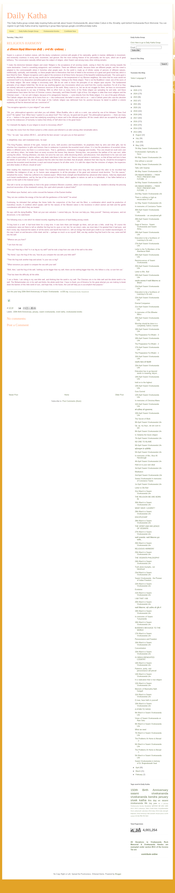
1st (159, 803)
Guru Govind (140, 391)
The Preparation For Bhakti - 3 (147, 335)
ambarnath (138, 811)
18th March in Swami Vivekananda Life (143, 623)
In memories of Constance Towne (148, 206)
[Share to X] (29, 308)
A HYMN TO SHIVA (143, 709)
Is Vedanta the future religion (146, 435)
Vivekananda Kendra (51, 31)
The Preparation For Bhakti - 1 (147, 353)
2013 (135, 132)
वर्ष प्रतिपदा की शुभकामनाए (143, 410)
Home (11, 31)
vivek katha (60, 312)
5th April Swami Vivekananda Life (148, 452)
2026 (135, 90)
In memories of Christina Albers (147, 401)
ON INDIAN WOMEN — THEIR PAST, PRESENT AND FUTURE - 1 (147, 188)
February (139, 775)
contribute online (149, 854)
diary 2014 (155, 811)
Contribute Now (70, 31)
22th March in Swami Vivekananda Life (143, 585)
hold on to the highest (143, 382)
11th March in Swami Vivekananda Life (143, 696)
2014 (135, 128)
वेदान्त (146, 816)
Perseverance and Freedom (146, 639)
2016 (135, 121)
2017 (135, 118)
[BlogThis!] (27, 308)
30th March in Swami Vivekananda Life (143, 503)
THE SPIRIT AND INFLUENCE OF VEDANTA (147, 527)
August (139, 135)
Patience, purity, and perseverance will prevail (145, 670)
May (138, 145)
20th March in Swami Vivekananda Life (143, 603)
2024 (135, 94)
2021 (135, 104)
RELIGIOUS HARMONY (144, 549)
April (138, 768)
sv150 (166, 813)
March (138, 771)
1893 (162, 806)
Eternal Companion (142, 303)
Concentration (140, 648)
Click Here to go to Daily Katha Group (145, 43)
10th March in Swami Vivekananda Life (143, 705)
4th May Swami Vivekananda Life (148, 171)
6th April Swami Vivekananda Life (148, 445)
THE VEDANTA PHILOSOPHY (147, 558)
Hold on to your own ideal (145, 465)
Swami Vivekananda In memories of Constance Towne (148, 480)
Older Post (119, 395)
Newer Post (13, 395)
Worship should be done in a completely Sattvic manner (146, 325)
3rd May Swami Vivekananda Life (148, 183)
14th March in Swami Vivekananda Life (143, 664)
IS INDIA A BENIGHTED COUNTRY (144, 658)
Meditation (139, 472)
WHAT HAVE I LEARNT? (145, 508)
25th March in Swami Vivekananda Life (143, 553)
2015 (135, 125)
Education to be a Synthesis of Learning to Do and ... (147, 239)
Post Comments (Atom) (71, 401)
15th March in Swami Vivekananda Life (143, 653)
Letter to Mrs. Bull (142, 272)
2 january (164, 803)
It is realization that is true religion (148, 680)
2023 (135, 97)
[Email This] (24, 308)
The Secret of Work (142, 419)
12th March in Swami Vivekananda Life (143, 684)
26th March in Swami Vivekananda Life (143, 544)
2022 (135, 101)
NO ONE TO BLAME (143, 442)
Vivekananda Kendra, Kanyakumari (79, 291)
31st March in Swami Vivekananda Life (143, 492)
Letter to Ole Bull (141, 488)
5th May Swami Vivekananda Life (148, 164)
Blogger (118, 874)
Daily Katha (27, 15)
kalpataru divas (135, 813)
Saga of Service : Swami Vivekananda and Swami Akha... (146, 226)
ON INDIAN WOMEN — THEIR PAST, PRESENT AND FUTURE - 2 (147, 177)
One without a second (143, 161)
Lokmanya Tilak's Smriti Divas (148, 808)
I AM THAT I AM (141, 598)
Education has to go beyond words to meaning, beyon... (146, 372)
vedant (133, 816)
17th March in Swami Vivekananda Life (143, 634)
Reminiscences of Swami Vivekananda (145, 261)
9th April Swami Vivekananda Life (148, 422)
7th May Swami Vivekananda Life (148, 148)
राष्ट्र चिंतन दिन (141, 816)
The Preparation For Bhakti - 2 (147, 344)
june (155, 803)
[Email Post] (19, 308)
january (35, 312)
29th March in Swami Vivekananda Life (143, 513)
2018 (135, 114)
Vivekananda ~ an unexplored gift (148, 215)
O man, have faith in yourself (146, 700)
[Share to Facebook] (32, 308)
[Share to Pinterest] (34, 308)
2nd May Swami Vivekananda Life (148, 194)
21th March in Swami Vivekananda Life (143, 594)
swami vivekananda (47, 312)
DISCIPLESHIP (141, 517)
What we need (140, 730)
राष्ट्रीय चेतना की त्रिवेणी (143, 362)
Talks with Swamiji (142, 168)
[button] (66, 300)
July (137, 138)
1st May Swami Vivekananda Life (148, 203)
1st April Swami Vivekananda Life (148, 484)
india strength (163, 811)
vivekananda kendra (74, 312)
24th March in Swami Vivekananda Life (143, 562)
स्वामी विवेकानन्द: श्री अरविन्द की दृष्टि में (148, 608)
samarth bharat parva (157, 813)
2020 (135, 107)
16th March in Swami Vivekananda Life (143, 644)
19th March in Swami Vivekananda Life (143, 612)
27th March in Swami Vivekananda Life (143, 533)
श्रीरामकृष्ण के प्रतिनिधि (143, 449)
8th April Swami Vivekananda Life (148, 431)
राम (136, 816)
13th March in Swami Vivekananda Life (143, 675)
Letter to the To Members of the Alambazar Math (147, 250)
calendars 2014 (147, 811)
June (138, 142)
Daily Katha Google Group (28, 31)
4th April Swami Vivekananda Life (148, 461)
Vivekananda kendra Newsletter (141, 806)
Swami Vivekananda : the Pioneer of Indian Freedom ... (148, 579)
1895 (166, 806)
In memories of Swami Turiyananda (144, 618)
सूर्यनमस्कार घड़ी (156, 806)
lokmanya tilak (145, 813)
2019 (135, 111)
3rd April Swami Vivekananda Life (148, 468)
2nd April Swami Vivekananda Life (148, 475)
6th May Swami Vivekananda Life (148, 157)
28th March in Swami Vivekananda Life (143, 522)
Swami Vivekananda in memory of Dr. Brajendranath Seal (147, 762)
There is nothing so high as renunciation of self (145, 198)
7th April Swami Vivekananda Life (148, 438)
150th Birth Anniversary (22, 312)
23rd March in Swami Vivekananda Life (143, 574)
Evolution (138, 589)
